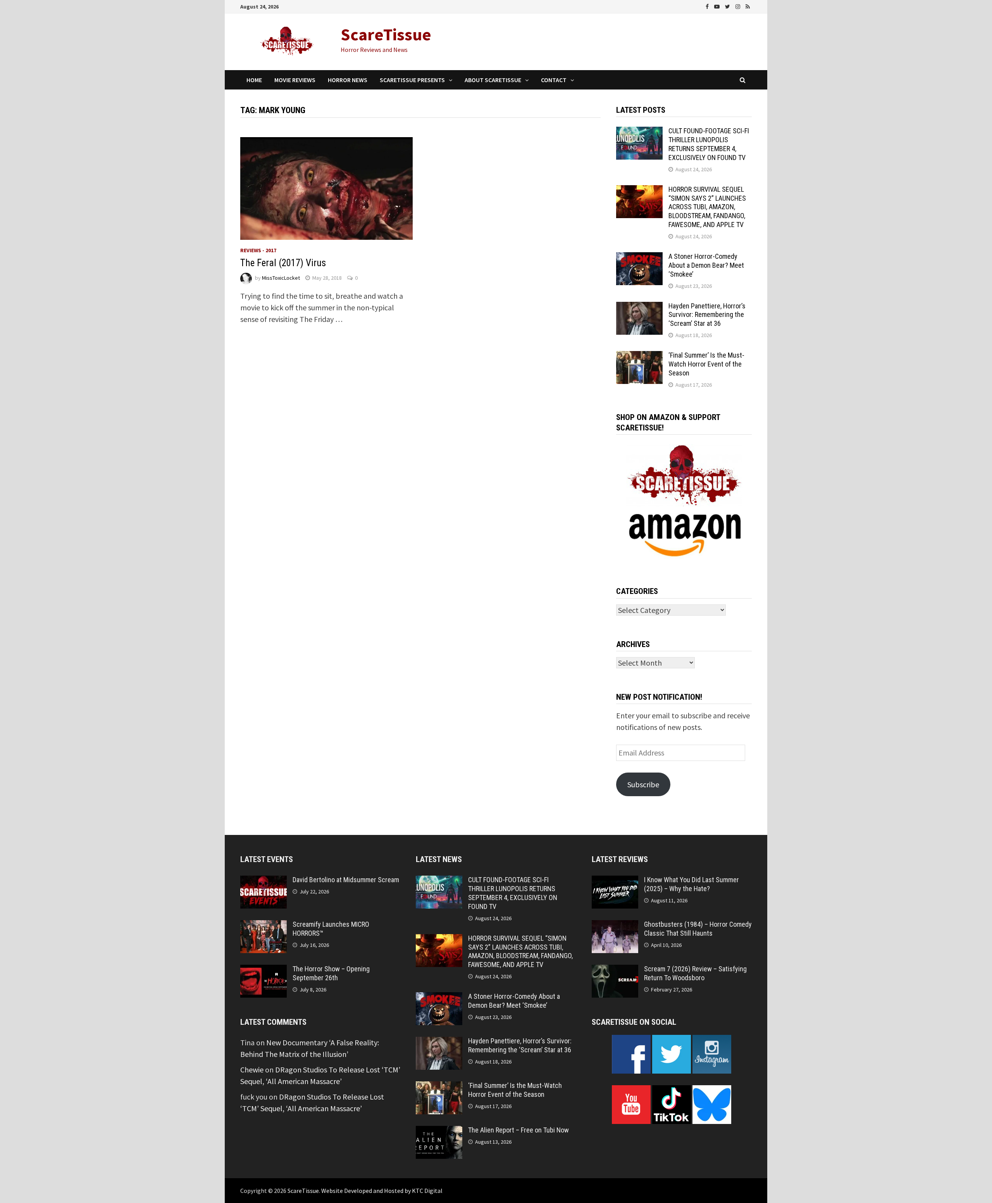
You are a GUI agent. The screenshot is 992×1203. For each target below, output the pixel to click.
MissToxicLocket (281, 277)
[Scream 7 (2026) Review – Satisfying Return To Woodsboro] (615, 970)
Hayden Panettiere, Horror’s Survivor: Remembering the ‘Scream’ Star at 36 (707, 315)
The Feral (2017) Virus (283, 262)
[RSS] (748, 5)
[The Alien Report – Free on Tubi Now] (439, 1131)
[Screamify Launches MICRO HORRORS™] (263, 926)
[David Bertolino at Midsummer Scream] (263, 881)
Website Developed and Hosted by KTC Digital (382, 1190)
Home (254, 80)
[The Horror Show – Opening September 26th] (263, 970)
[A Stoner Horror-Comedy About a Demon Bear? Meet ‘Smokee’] (639, 258)
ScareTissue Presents (412, 80)
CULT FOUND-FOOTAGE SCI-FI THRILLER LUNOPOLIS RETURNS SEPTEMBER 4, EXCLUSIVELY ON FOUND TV (708, 144)
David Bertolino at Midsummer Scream (346, 880)
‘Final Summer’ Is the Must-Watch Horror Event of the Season (706, 364)
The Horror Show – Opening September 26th (331, 973)
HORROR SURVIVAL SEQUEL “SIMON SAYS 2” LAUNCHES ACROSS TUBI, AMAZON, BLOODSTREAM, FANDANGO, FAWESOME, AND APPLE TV (707, 207)
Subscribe (643, 784)
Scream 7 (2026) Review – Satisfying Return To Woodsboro (695, 973)
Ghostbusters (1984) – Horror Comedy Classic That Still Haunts (698, 928)
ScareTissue (386, 34)
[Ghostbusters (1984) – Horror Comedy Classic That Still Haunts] (615, 926)
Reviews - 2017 (258, 250)
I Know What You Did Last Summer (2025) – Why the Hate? (691, 884)
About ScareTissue (493, 80)
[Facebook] (708, 5)
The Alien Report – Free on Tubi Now (518, 1130)
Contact (554, 80)
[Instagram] (739, 5)
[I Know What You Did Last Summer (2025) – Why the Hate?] (615, 881)
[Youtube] (717, 5)
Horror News (347, 80)
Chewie (252, 1069)
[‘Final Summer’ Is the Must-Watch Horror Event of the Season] (639, 356)
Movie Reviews (294, 80)
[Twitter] (728, 5)
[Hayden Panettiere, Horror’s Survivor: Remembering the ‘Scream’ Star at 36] (639, 307)
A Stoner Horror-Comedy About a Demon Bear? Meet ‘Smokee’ (706, 265)
